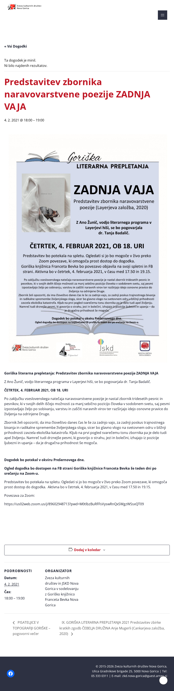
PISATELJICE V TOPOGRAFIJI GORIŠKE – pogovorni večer (31, 628)
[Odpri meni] (162, 15)
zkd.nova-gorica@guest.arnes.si (144, 676)
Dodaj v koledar (87, 549)
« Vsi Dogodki (15, 46)
